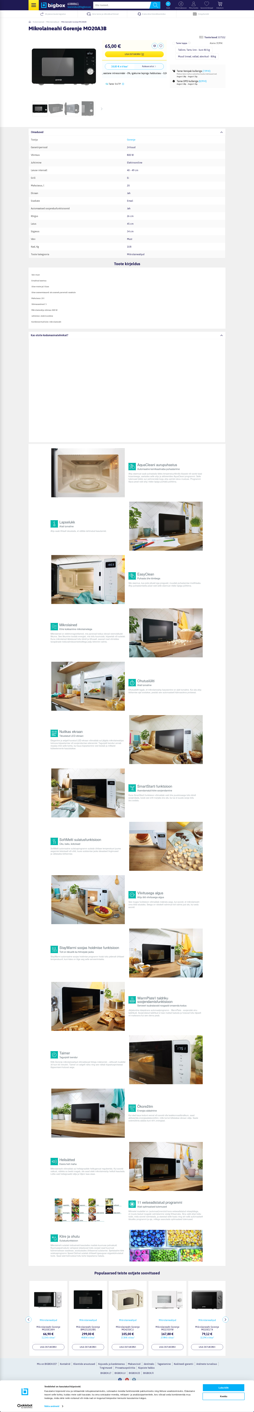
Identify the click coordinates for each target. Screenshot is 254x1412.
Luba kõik (224, 1387)
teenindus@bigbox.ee (79, 7)
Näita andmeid (51, 1406)
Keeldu (223, 1396)
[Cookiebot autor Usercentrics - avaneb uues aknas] (25, 1406)
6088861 (73, 4)
